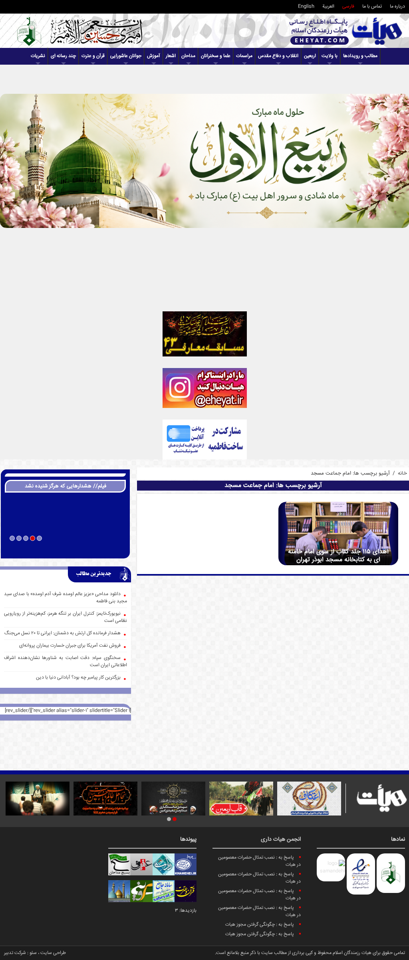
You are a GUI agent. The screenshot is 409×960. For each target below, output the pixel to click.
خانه (402, 473)
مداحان (188, 56)
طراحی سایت (53, 953)
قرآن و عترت (93, 56)
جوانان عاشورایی (125, 56)
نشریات (38, 56)
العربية (328, 6)
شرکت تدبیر (15, 953)
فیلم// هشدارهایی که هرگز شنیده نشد (65, 486)
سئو (33, 953)
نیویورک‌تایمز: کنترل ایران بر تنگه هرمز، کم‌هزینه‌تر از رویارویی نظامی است (65, 617)
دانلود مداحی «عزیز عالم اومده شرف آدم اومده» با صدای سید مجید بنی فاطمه (65, 597)
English (306, 6)
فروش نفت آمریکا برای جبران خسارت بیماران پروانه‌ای (70, 645)
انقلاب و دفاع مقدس (278, 56)
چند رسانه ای (63, 56)
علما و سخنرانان (215, 56)
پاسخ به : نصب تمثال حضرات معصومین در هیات (259, 861)
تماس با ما (372, 6)
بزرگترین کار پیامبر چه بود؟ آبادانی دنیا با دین (78, 677)
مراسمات (244, 56)
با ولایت (330, 56)
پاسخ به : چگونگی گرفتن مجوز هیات (259, 924)
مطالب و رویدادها (360, 56)
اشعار (171, 56)
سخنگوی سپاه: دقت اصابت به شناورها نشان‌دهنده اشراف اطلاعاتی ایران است (65, 661)
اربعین (310, 56)
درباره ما (397, 6)
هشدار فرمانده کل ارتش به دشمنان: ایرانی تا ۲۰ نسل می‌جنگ (62, 633)
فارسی (348, 6)
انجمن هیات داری (281, 839)
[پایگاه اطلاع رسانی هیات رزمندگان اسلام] (346, 31)
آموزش (153, 56)
